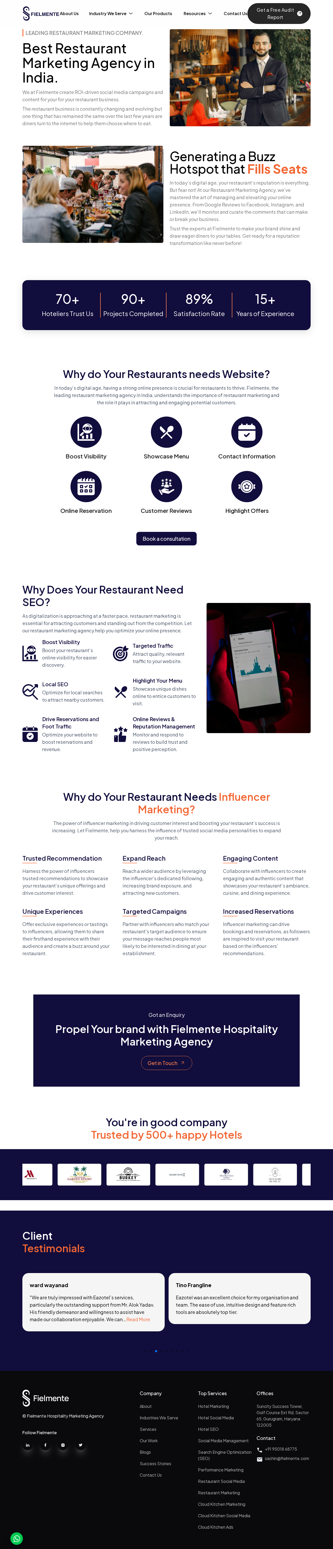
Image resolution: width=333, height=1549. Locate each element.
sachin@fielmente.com (287, 1458)
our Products (158, 13)
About (146, 1406)
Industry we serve (107, 13)
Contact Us (151, 1475)
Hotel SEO (208, 1429)
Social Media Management (223, 1440)
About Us (69, 13)
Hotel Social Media (216, 1417)
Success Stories (155, 1463)
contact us (235, 13)
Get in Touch (162, 1063)
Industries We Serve (159, 1417)
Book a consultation (166, 538)
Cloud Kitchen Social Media (224, 1515)
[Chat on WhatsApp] (16, 1538)
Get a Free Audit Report (275, 13)
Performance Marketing (221, 1469)
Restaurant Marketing (219, 1492)
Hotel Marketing (213, 1406)
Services (148, 1429)
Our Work (149, 1440)
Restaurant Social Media (221, 1481)
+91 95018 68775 (281, 1449)
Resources (195, 13)
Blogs (145, 1452)
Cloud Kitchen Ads (215, 1527)
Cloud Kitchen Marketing (221, 1504)
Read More (138, 1319)
